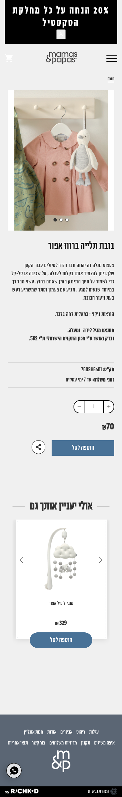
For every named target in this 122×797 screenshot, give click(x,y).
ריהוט (80, 732)
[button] (111, 58)
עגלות (94, 732)
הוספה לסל (83, 448)
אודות (51, 732)
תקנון (85, 743)
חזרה (111, 79)
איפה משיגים (104, 743)
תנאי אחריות (18, 743)
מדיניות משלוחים (63, 743)
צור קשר (38, 743)
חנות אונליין (33, 732)
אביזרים (66, 732)
